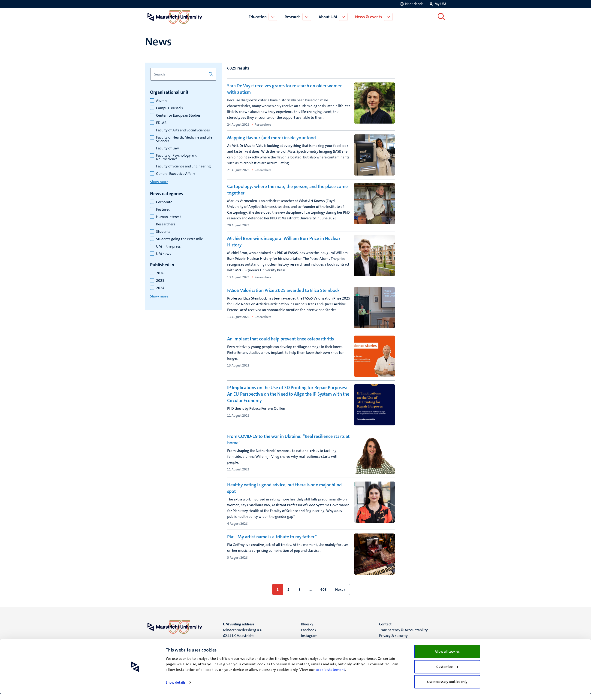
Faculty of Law (167, 148)
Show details (175, 682)
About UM (328, 17)
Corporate (164, 202)
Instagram (309, 635)
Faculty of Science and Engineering (183, 166)
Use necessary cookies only (447, 681)
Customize (444, 666)
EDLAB (161, 123)
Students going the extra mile (179, 239)
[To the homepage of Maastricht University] (175, 16)
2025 (160, 280)
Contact (385, 624)
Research (293, 17)
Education (258, 17)
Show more (159, 181)
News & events (368, 17)
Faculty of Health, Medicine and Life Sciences (184, 139)
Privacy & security (393, 635)
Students (163, 231)
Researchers (165, 224)
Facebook (308, 629)
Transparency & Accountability (403, 629)
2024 (160, 288)
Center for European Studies (178, 115)
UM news (163, 254)
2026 (160, 273)
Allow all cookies (447, 651)
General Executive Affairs (176, 174)
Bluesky (307, 624)
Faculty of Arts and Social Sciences (183, 130)
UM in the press (168, 246)
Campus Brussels (169, 108)
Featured (163, 209)
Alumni (162, 101)
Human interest (168, 217)
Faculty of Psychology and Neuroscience (176, 157)
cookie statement (330, 669)
